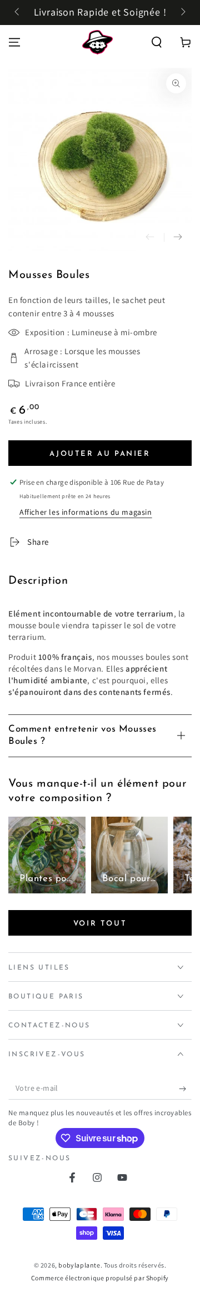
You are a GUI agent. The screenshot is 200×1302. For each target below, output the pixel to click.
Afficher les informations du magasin (85, 512)
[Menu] (14, 42)
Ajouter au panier (99, 454)
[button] (156, 42)
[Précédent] (17, 13)
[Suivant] (182, 13)
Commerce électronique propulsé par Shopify (100, 1278)
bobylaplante (79, 1265)
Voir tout (100, 923)
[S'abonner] (185, 1088)
